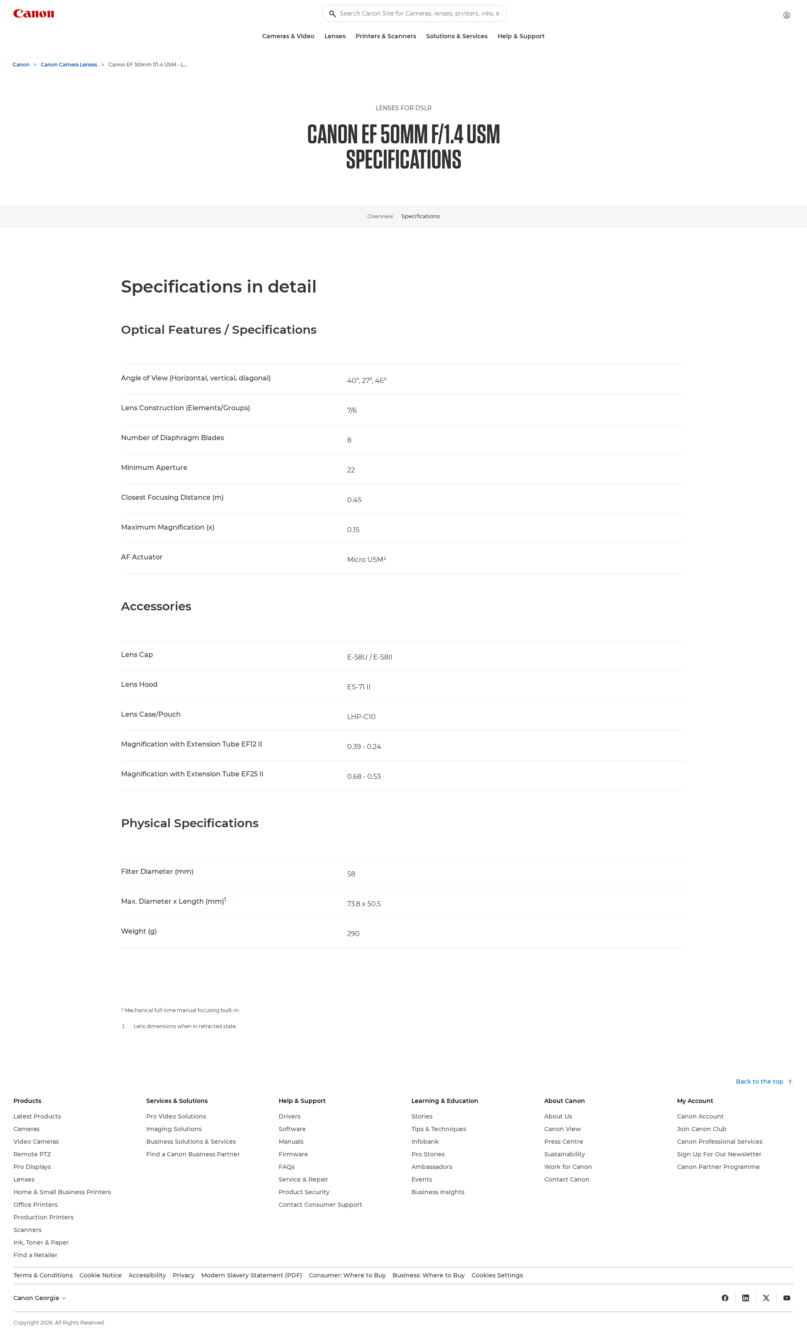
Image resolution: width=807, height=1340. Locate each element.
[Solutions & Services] (491, 36)
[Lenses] (348, 36)
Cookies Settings (497, 1275)
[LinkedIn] (745, 1298)
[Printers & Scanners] (419, 36)
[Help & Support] (548, 36)
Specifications (420, 216)
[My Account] (787, 15)
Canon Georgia (37, 1298)
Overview (380, 216)
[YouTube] (786, 1298)
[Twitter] (766, 1298)
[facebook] (725, 1298)
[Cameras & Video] (317, 36)
